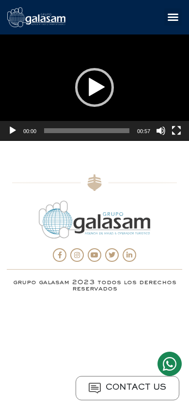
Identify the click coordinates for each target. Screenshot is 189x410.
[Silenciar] (161, 131)
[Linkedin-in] (129, 255)
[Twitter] (112, 255)
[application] (94, 87)
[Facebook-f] (59, 255)
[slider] (86, 130)
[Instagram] (77, 255)
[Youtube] (94, 255)
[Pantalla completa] (176, 131)
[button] (173, 17)
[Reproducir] (12, 131)
